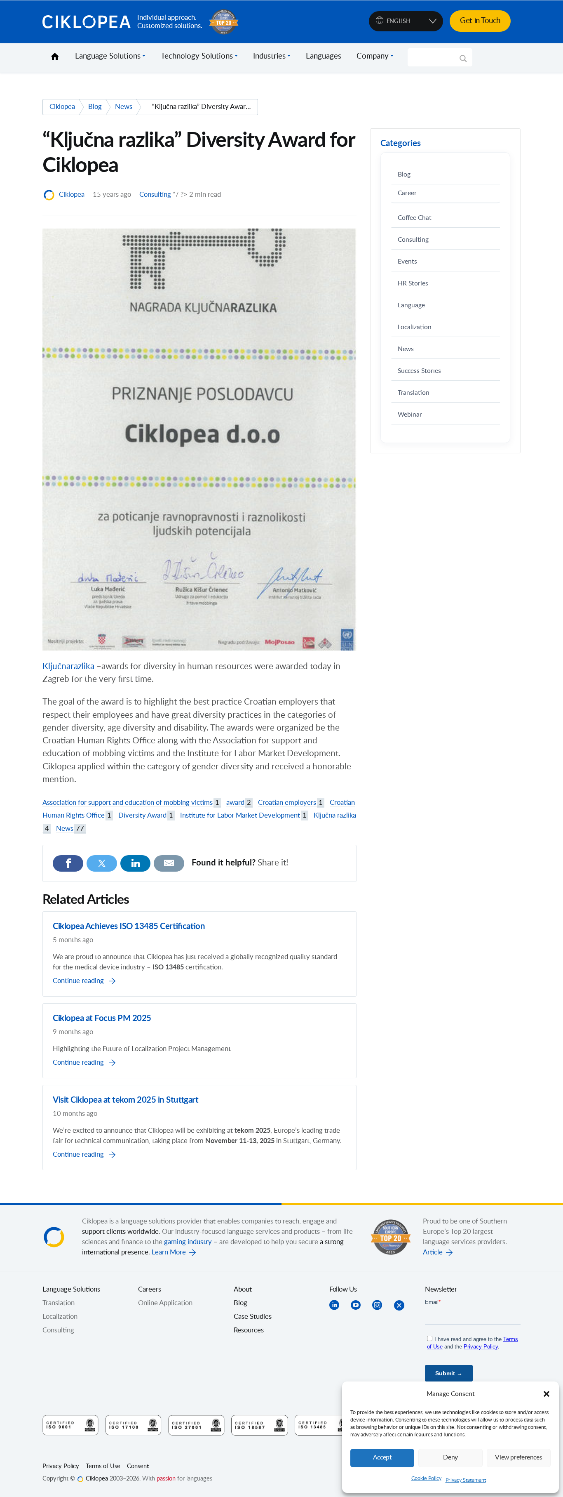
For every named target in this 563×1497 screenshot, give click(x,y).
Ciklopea (86, 21)
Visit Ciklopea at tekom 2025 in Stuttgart (125, 1100)
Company (373, 56)
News (70, 828)
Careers (149, 1289)
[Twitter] (102, 863)
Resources (249, 1330)
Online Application (165, 1303)
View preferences (518, 1458)
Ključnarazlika (69, 666)
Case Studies (253, 1316)
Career (407, 193)
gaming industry (188, 1242)
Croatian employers (290, 802)
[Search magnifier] (463, 61)
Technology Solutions (197, 56)
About (243, 1289)
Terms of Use (103, 1466)
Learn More (169, 1252)
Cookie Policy (426, 1478)
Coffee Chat (415, 218)
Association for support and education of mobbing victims (130, 802)
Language (411, 305)
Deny (450, 1458)
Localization (415, 327)
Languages (323, 56)
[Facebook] (68, 863)
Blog (404, 175)
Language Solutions (108, 56)
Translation (413, 393)
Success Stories (419, 371)
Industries (269, 56)
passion (166, 1479)
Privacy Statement (466, 1480)
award (238, 802)
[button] (546, 1394)
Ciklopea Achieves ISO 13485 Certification (129, 926)
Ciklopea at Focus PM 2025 (102, 1018)
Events (407, 262)
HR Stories (413, 284)
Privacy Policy (60, 1466)
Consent (138, 1466)
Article (433, 1252)
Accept (382, 1458)
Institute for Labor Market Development (243, 815)
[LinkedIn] (135, 863)
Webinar (410, 415)
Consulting (155, 194)
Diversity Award (145, 815)
